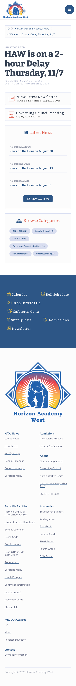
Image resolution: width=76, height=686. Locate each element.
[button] (69, 9)
